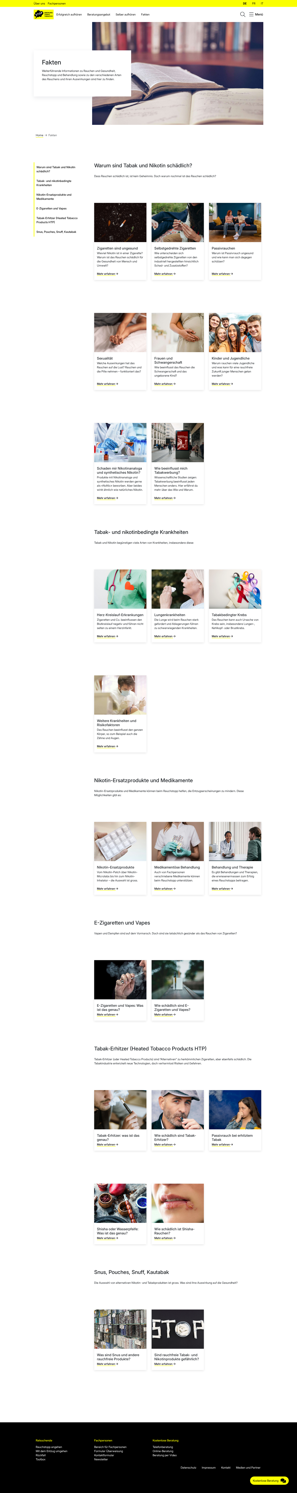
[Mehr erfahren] (120, 241)
